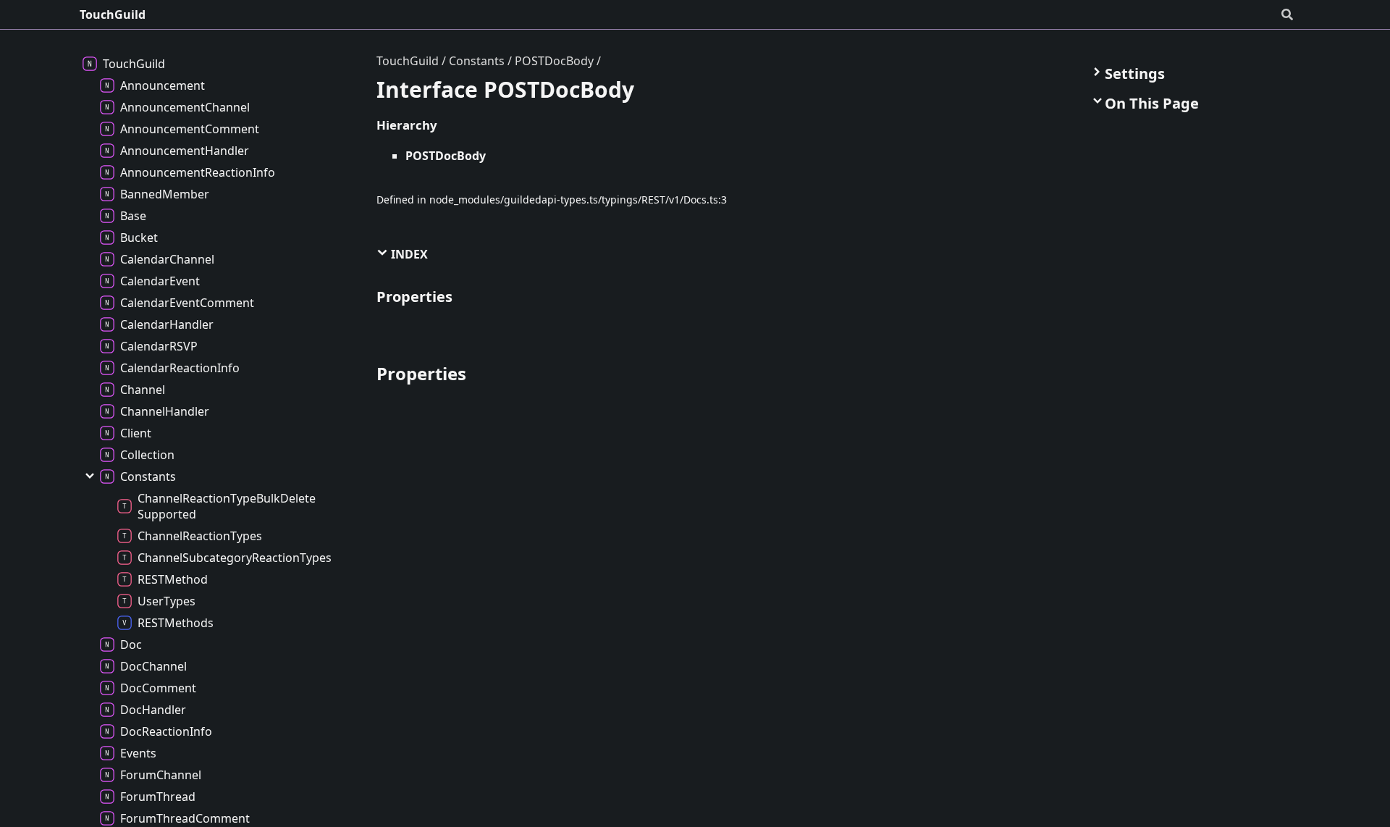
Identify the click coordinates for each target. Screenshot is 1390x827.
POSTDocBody (554, 61)
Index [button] (408, 254)
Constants (477, 61)
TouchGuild (113, 14)
